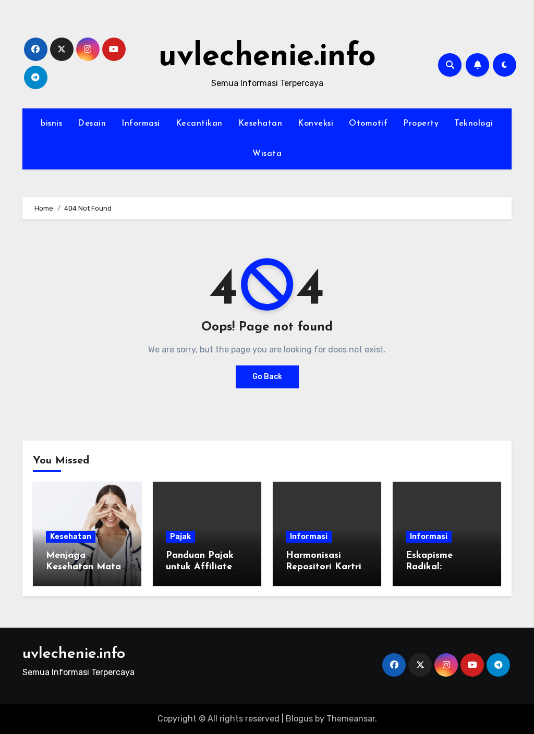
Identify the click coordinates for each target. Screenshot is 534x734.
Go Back (267, 376)
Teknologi (473, 123)
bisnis (51, 123)
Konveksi (315, 123)
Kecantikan (199, 123)
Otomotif (368, 123)
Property (421, 123)
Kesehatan (260, 123)
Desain (92, 123)
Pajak (180, 536)
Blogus (299, 719)
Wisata (267, 154)
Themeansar (350, 719)
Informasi (141, 123)
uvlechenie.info (267, 57)
